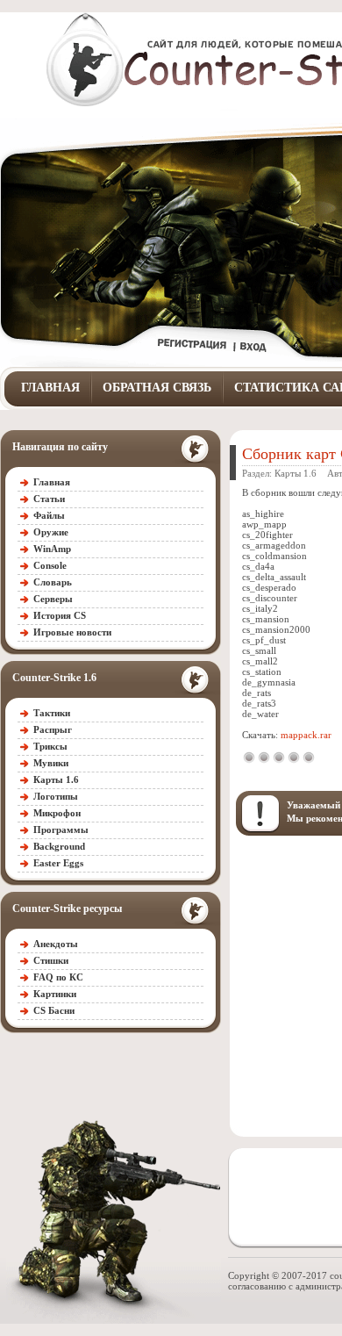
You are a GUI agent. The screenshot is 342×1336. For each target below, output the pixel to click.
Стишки (50, 960)
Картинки (54, 993)
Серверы (53, 598)
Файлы (49, 515)
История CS (59, 615)
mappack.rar (306, 734)
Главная (50, 387)
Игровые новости (72, 632)
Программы (61, 829)
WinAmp (52, 548)
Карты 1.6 (56, 779)
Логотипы (55, 796)
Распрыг (52, 729)
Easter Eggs (58, 863)
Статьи (49, 498)
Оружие (50, 532)
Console (50, 565)
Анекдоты (55, 943)
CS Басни (54, 1010)
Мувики (50, 763)
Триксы (50, 746)
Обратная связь (157, 387)
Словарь (52, 582)
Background (59, 846)
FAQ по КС (58, 977)
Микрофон (57, 813)
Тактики (51, 713)
